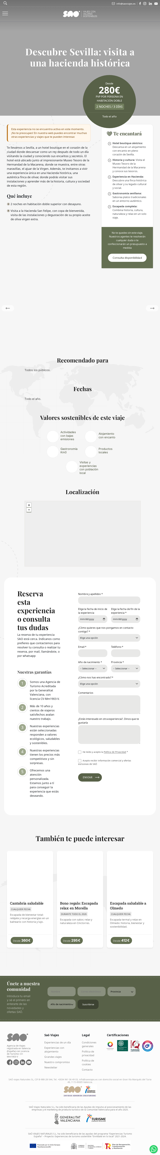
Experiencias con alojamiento (54, 1049)
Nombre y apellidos (90, 594)
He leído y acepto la (105, 751)
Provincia (117, 662)
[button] (152, 308)
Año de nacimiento (90, 662)
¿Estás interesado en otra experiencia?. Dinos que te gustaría (108, 720)
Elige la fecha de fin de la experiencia (125, 610)
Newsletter (50, 1067)
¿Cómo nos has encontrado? (95, 677)
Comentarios (85, 693)
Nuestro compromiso (57, 1062)
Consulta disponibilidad (127, 257)
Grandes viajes (53, 1057)
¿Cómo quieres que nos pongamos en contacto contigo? (105, 629)
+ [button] (29, 505)
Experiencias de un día (57, 1042)
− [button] (29, 510)
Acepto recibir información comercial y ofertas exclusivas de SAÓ (104, 762)
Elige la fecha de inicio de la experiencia (92, 610)
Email (82, 647)
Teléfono (117, 647)
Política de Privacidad (115, 751)
